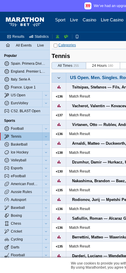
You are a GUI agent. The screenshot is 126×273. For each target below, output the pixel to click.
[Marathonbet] (25, 22)
